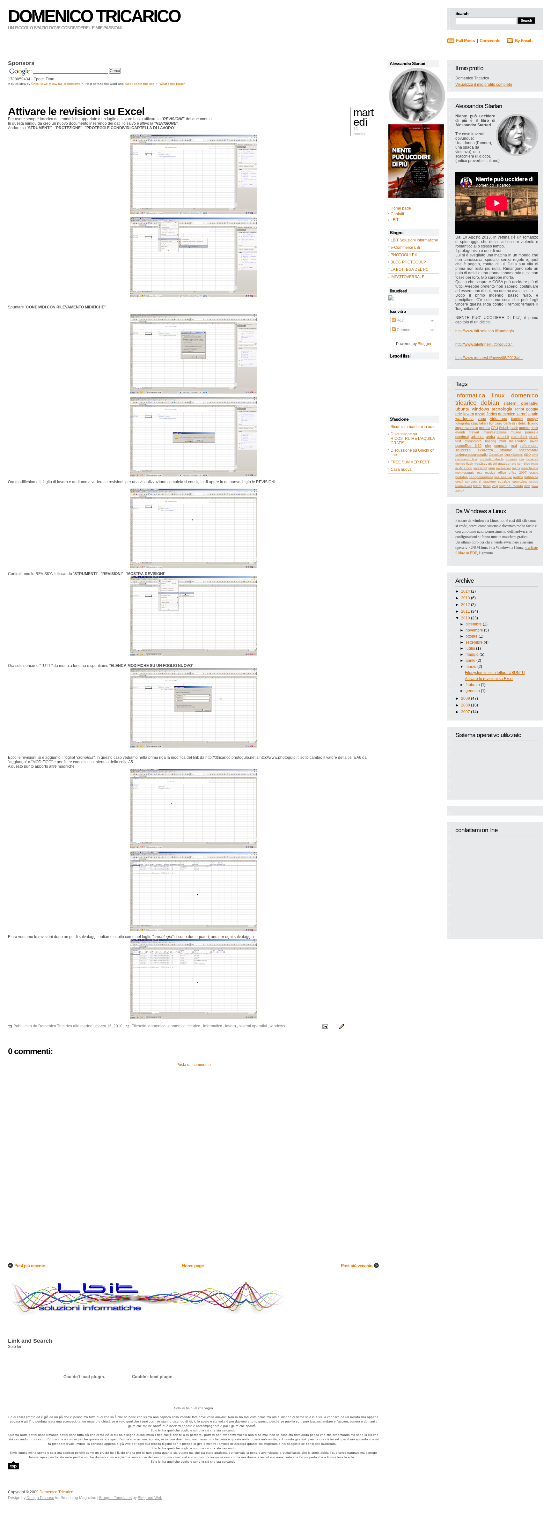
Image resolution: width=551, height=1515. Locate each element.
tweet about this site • (142, 83)
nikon (534, 441)
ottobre (472, 636)
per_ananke (503, 477)
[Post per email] (324, 1026)
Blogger (424, 344)
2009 (465, 698)
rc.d (514, 445)
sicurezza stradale (495, 450)
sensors (471, 481)
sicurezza (463, 450)
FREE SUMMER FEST (410, 462)
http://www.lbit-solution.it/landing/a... (486, 331)
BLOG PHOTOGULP (408, 262)
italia (474, 423)
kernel (522, 414)
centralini (510, 423)
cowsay (511, 459)
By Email (523, 40)
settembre (474, 642)
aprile (470, 660)
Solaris (504, 428)
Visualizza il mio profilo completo (483, 84)
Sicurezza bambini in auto (413, 427)
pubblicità (531, 477)
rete (458, 414)
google (532, 409)
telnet (477, 486)
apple (533, 414)
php (488, 445)
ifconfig (532, 423)
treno (487, 486)
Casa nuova (401, 469)
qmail (459, 481)
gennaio (473, 691)
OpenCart (496, 454)
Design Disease (40, 1498)
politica (518, 477)
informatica (470, 395)
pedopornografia (481, 477)
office (502, 472)
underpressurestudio (471, 454)
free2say (480, 463)
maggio (472, 654)
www (535, 486)
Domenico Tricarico (94, 16)
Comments (490, 40)
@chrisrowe (71, 83)
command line (466, 459)
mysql (480, 414)
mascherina (529, 468)
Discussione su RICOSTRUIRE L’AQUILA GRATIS (413, 438)
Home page (193, 1265)
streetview (519, 481)
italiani (483, 423)
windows (480, 408)
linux (498, 395)
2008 (465, 705)
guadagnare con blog (514, 463)
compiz (532, 419)
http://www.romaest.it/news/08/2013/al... (489, 358)
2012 (465, 604)
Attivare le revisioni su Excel (489, 678)
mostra (484, 428)
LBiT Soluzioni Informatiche (414, 240)
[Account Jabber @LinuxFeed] (390, 299)
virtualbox (498, 419)
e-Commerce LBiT (406, 247)
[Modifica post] (341, 1026)
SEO (527, 454)
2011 (465, 611)
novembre (474, 630)
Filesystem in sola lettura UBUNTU (495, 672)
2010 (465, 618)
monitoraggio (464, 472)
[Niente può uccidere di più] (416, 122)
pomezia (500, 445)
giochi (492, 463)
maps (516, 468)
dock (534, 428)
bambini (517, 419)
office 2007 (518, 472)
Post (400, 320)
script (519, 409)
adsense (477, 437)
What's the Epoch (172, 83)
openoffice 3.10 (468, 445)
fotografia (462, 423)
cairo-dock (519, 437)
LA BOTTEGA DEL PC (410, 269)
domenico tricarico (184, 1026)
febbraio (473, 685)
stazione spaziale (496, 481)
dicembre (474, 624)
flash (469, 463)
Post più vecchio (356, 1265)
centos (524, 428)
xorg (498, 423)
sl (480, 481)
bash (514, 428)
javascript (480, 468)
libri (491, 423)
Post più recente (29, 1265)
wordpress (464, 419)
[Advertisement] (82, 95)
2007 (465, 712)
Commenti (405, 330)
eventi (460, 432)
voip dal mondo (511, 486)
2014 (465, 591)
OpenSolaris (513, 454)
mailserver (503, 468)
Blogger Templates (115, 1498)
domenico (506, 414)
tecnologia (502, 408)
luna (492, 468)
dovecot (532, 459)
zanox (459, 490)
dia (521, 459)
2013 (465, 598)
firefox (492, 414)
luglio (470, 648)
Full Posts (465, 40)
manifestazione (495, 432)
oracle (533, 472)
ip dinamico (463, 468)
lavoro (468, 414)
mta (479, 472)
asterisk (503, 437)
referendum (529, 445)
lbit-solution (517, 441)
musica (490, 472)
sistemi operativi (520, 403)
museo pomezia (524, 432)
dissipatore (473, 441)
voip (495, 486)
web (527, 486)
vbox (482, 419)
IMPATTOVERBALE (407, 277)
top (13, 1465)
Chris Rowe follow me (47, 83)
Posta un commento (193, 1064)
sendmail (462, 437)
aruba (490, 437)
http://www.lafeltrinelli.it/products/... (484, 344)
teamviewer (463, 486)
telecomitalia (528, 450)
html (502, 441)
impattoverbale (466, 428)
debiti (522, 423)
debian (490, 402)
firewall (474, 432)
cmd (535, 454)
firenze (460, 463)
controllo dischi (491, 459)
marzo (471, 666)
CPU (494, 428)
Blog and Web (150, 1498)
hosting (490, 441)
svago (533, 481)
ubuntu (462, 408)
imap (534, 463)
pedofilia (461, 477)
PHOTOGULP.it (404, 255)
